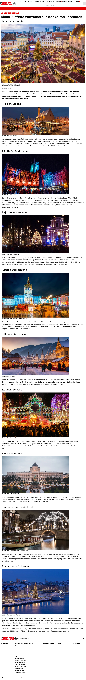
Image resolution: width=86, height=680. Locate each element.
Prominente (50, 5)
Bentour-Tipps (47, 2)
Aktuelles (23, 2)
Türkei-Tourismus (33, 2)
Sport (77, 2)
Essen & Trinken (67, 2)
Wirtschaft (57, 2)
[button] (84, 3)
